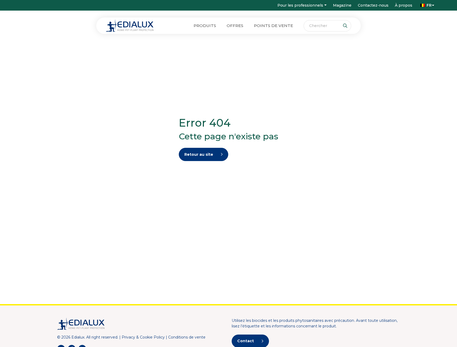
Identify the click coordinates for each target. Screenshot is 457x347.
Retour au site (198, 154)
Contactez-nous (373, 5)
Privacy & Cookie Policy (143, 337)
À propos (403, 5)
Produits (205, 25)
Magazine (342, 5)
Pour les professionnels (300, 5)
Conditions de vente (186, 337)
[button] (426, 5)
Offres (235, 25)
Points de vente (273, 25)
